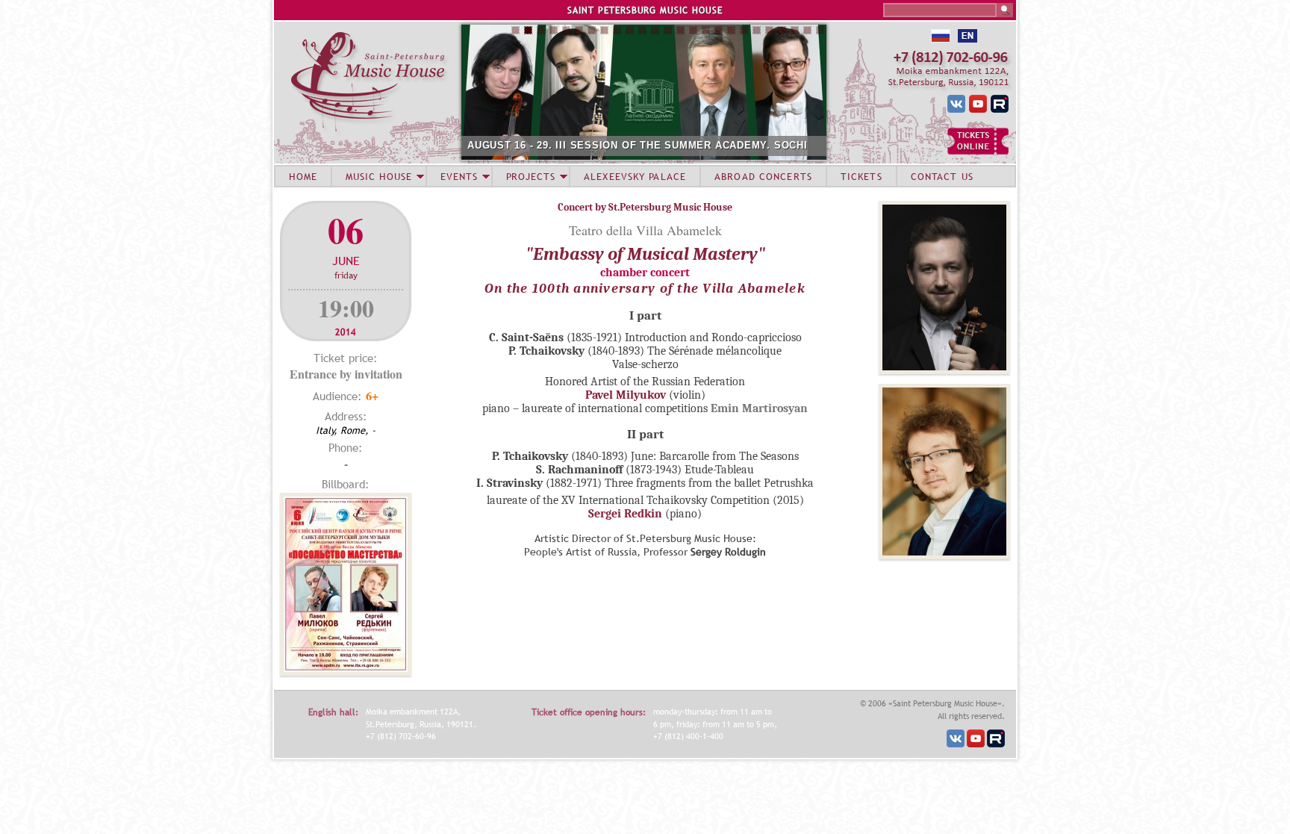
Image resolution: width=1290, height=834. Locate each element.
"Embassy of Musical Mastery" (645, 253)
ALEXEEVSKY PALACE (635, 176)
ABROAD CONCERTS (763, 176)
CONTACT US (942, 176)
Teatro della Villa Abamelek (645, 230)
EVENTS (459, 176)
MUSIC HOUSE (378, 176)
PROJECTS (531, 176)
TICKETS (861, 176)
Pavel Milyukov (625, 395)
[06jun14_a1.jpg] (345, 672)
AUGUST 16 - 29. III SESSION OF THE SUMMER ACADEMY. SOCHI (637, 145)
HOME (303, 176)
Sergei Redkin (625, 513)
